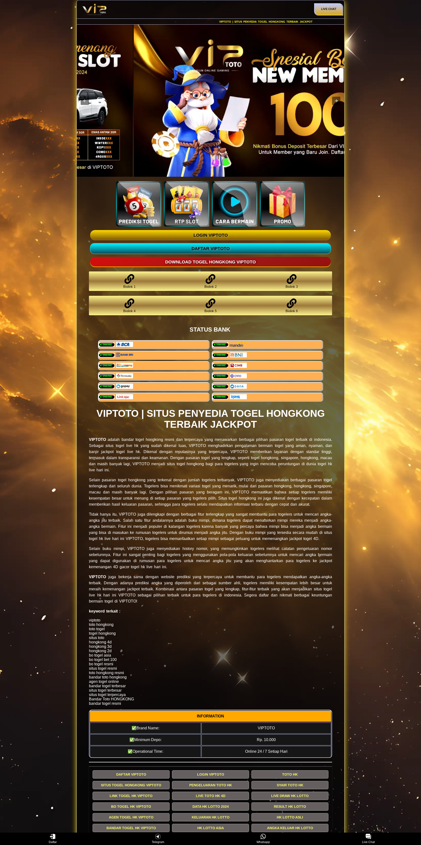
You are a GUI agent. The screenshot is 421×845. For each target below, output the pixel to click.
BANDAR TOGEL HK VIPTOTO (131, 828)
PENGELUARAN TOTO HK (210, 785)
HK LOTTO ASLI (290, 817)
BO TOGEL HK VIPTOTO (131, 806)
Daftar (53, 842)
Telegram (158, 842)
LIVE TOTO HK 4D (210, 796)
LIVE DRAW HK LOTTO (290, 796)
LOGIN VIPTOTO (210, 235)
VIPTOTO (97, 439)
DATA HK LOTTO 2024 (210, 806)
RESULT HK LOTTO (290, 806)
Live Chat (328, 9)
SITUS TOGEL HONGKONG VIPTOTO (131, 785)
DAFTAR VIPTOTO (210, 248)
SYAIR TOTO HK (290, 785)
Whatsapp (263, 842)
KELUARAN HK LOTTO (211, 817)
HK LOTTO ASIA (210, 828)
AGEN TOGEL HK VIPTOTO (131, 817)
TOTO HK (290, 774)
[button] (85, 101)
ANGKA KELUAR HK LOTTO (290, 828)
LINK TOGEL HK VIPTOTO (131, 796)
